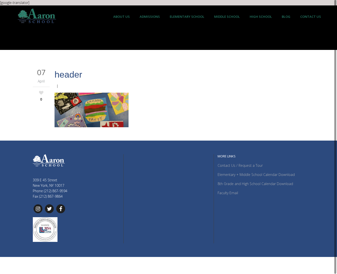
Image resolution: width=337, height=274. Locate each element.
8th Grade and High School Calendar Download (255, 183)
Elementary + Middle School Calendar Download (256, 174)
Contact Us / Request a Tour (240, 165)
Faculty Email (228, 192)
